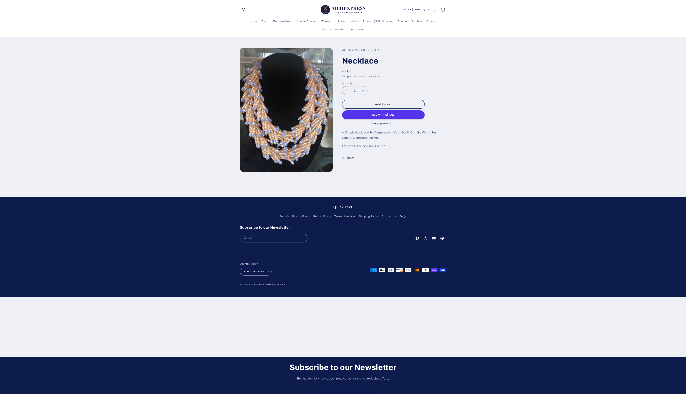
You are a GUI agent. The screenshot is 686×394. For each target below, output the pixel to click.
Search (284, 216)
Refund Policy (322, 216)
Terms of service (344, 216)
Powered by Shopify (274, 285)
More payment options (383, 123)
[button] (244, 10)
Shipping (347, 77)
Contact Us (389, 216)
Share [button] (350, 157)
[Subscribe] (303, 238)
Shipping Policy (368, 216)
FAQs (403, 216)
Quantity (347, 83)
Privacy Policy (301, 216)
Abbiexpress (255, 285)
